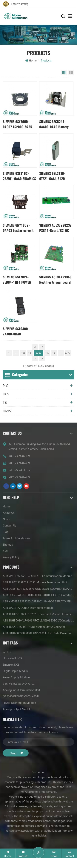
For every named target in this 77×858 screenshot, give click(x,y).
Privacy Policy (11, 557)
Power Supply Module (16, 677)
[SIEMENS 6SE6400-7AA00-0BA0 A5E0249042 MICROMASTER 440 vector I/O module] (20, 306)
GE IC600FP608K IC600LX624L (21, 696)
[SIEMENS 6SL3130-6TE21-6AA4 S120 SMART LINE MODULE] (56, 150)
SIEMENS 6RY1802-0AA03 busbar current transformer (18, 228)
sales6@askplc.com (20, 470)
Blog (6, 532)
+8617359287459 (19, 456)
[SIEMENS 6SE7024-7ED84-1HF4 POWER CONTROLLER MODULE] (20, 254)
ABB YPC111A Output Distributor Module (28, 608)
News (6, 519)
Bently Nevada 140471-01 (19, 683)
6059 (68, 353)
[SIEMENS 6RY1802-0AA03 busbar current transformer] (20, 202)
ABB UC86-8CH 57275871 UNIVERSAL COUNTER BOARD (38, 588)
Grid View (64, 72)
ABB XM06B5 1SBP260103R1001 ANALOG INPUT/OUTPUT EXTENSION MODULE (38, 601)
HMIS (7, 411)
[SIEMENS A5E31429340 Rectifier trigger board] (56, 254)
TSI (5, 402)
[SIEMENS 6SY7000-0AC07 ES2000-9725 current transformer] (20, 99)
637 (47, 353)
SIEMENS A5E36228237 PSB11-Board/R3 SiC (55, 228)
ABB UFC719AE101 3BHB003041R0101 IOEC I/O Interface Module (38, 595)
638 (54, 353)
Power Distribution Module (19, 702)
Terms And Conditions (16, 538)
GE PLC (7, 652)
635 (30, 353)
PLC (5, 385)
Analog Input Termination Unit (21, 690)
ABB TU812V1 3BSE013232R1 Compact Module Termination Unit (38, 614)
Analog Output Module (17, 709)
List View (71, 72)
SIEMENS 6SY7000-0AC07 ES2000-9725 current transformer (17, 124)
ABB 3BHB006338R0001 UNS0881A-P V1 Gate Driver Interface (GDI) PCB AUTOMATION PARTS (38, 633)
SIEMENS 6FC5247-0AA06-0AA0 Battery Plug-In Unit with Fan (54, 124)
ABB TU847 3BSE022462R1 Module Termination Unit (35, 582)
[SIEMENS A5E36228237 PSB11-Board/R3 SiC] (56, 202)
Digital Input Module (16, 671)
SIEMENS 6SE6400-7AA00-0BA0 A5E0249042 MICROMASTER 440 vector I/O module (16, 331)
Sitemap (8, 544)
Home (33, 60)
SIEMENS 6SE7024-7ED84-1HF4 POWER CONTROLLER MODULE (18, 280)
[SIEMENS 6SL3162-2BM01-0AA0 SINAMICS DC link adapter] (20, 150)
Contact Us (9, 525)
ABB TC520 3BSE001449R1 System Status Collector (34, 627)
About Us (8, 513)
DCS (6, 394)
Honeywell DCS (12, 658)
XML (5, 551)
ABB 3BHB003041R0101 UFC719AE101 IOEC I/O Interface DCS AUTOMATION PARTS (38, 620)
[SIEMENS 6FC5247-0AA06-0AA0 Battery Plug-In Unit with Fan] (56, 99)
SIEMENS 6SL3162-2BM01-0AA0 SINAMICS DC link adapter (19, 176)
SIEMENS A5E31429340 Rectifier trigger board (55, 280)
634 (23, 353)
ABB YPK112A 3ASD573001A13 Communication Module (37, 576)
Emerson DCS (11, 664)
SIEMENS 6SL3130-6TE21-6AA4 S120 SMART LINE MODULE (53, 176)
